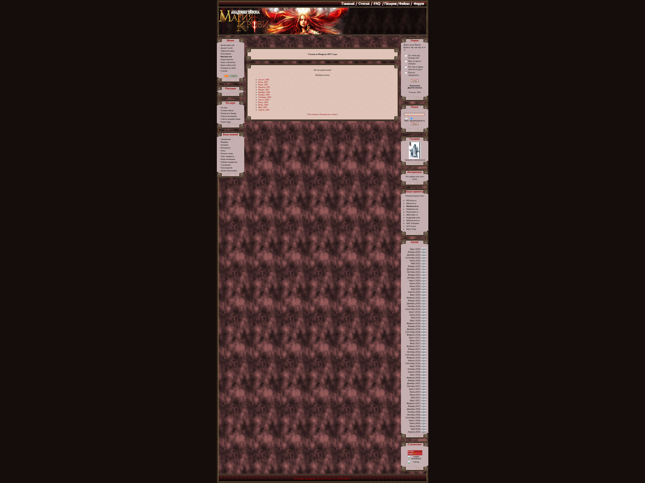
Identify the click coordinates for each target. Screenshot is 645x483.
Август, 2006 (263, 100)
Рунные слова (227, 153)
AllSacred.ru (411, 203)
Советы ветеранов (229, 116)
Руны (223, 151)
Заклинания (226, 139)
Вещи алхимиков (228, 159)
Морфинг (224, 142)
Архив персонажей (229, 171)
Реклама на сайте (228, 68)
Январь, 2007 (263, 90)
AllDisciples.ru (412, 215)
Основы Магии (227, 110)
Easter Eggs (226, 122)
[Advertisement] (322, 42)
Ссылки (224, 71)
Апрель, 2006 (263, 110)
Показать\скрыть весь (414, 196)
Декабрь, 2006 (264, 92)
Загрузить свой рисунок (415, 160)
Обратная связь (227, 51)
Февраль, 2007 (264, 87)
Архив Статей (226, 48)
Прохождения (226, 168)
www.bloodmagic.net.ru (327, 479)
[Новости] (422, 249)
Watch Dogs (411, 229)
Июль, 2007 (263, 82)
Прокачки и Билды (228, 113)
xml (233, 65)
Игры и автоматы (228, 62)
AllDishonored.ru (413, 220)
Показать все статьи (328, 114)
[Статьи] (425, 249)
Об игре (224, 108)
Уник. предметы (227, 156)
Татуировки (226, 165)
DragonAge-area (413, 218)
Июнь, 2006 (263, 105)
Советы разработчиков (230, 119)
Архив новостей (227, 45)
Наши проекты (227, 59)
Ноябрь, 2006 (264, 95)
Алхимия (224, 145)
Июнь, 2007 (263, 84)
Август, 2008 (263, 79)
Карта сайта (226, 65)
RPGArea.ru (411, 201)
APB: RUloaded (412, 223)
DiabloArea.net (412, 209)
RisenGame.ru (412, 212)
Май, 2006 (262, 107)
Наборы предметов (229, 162)
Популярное (226, 54)
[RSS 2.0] (231, 77)
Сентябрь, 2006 (264, 97)
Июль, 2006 (263, 102)
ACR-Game (411, 226)
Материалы (225, 148)
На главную (313, 114)
